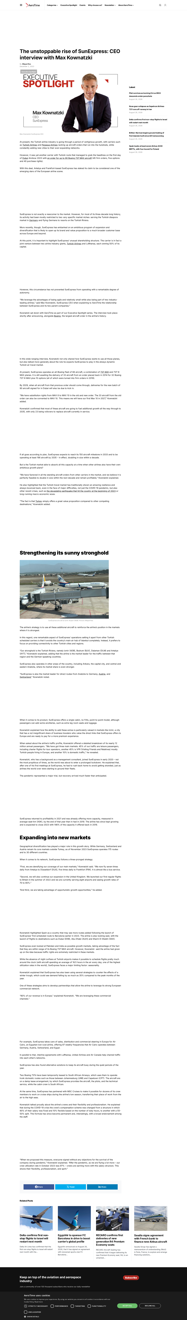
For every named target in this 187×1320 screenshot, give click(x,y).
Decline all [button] (150, 1306)
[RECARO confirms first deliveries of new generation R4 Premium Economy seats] (112, 1218)
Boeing (57, 316)
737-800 (104, 372)
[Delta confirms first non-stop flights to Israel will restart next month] (36, 1218)
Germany (33, 220)
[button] (21, 5)
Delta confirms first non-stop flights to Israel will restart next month (34, 1238)
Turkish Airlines (30, 145)
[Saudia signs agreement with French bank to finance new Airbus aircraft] (150, 1218)
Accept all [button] (127, 1306)
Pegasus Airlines (49, 145)
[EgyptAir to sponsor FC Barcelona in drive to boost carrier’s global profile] (74, 1218)
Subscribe (131, 1277)
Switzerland (25, 677)
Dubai (25, 158)
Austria (102, 674)
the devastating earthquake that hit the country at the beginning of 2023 (81, 491)
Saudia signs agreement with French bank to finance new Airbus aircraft (150, 1238)
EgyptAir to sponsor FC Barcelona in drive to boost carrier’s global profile (74, 1238)
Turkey (38, 501)
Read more (39, 1302)
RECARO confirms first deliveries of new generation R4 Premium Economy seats (110, 1240)
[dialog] (93, 1306)
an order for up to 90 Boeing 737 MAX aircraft (69, 158)
